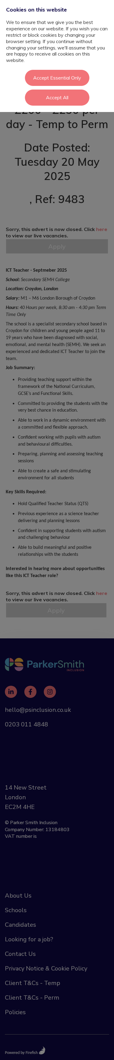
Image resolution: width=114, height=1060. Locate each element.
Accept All (57, 97)
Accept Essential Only (57, 78)
